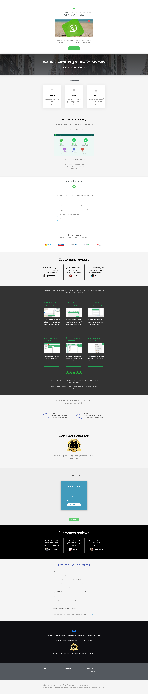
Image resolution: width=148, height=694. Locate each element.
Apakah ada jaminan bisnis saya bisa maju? (65, 608)
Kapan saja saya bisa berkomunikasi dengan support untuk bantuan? (71, 600)
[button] (74, 28)
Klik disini (91, 614)
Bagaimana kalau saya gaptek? (61, 588)
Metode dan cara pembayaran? (61, 604)
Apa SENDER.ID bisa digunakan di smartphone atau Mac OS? (69, 592)
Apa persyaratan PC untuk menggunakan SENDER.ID (67, 579)
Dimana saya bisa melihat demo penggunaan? (65, 575)
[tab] (74, 572)
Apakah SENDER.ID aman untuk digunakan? (65, 596)
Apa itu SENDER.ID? (58, 571)
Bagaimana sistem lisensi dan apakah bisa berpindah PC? (68, 583)
